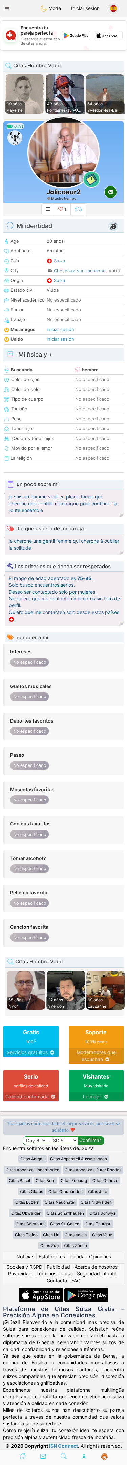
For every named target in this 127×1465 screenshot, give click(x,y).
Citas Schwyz (102, 1213)
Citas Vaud (102, 1234)
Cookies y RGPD (24, 1267)
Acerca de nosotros (96, 1267)
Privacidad (20, 1274)
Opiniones (100, 1256)
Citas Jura (97, 1191)
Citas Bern (45, 1180)
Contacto (57, 1280)
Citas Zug (49, 1245)
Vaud (114, 270)
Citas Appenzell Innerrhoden (32, 1169)
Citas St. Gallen (64, 1223)
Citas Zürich (75, 1245)
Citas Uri (51, 1234)
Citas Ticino (26, 1234)
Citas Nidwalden (96, 1202)
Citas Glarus (31, 1191)
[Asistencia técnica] (104, 1457)
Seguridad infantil (96, 1274)
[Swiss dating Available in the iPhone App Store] (41, 1291)
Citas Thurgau (98, 1223)
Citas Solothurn (30, 1223)
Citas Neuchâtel (60, 1202)
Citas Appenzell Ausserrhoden (78, 1158)
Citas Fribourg (74, 1180)
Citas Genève (105, 1180)
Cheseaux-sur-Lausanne (80, 270)
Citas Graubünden (65, 1191)
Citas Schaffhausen (65, 1213)
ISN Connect (63, 1446)
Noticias (25, 1256)
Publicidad (58, 1267)
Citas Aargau (32, 1158)
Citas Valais (76, 1234)
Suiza (59, 260)
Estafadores (52, 1256)
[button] (7, 7)
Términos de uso (54, 1274)
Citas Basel (19, 1180)
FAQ (76, 1280)
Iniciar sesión (85, 8)
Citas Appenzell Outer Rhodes (93, 1169)
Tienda (77, 1256)
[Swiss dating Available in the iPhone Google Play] (86, 1291)
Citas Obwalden (26, 1213)
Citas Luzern (27, 1202)
